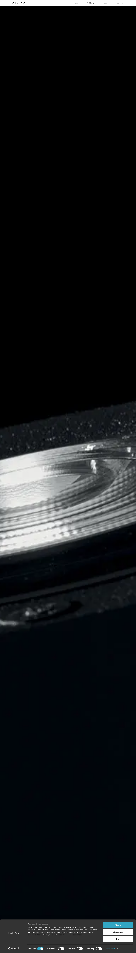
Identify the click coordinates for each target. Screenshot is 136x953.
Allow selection (118, 932)
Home (76, 3)
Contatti (120, 3)
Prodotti (105, 3)
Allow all (118, 925)
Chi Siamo (90, 3)
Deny (118, 939)
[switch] (61, 948)
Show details (110, 949)
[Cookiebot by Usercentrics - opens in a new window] (13, 948)
